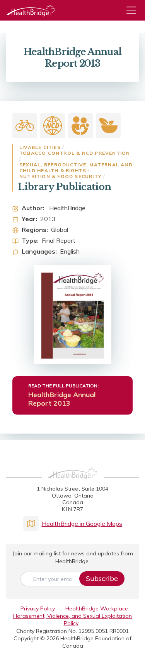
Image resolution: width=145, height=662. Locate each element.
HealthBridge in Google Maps (82, 523)
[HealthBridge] (31, 10)
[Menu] (134, 10)
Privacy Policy (37, 608)
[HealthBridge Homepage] (73, 481)
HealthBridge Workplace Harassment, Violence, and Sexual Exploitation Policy (72, 616)
